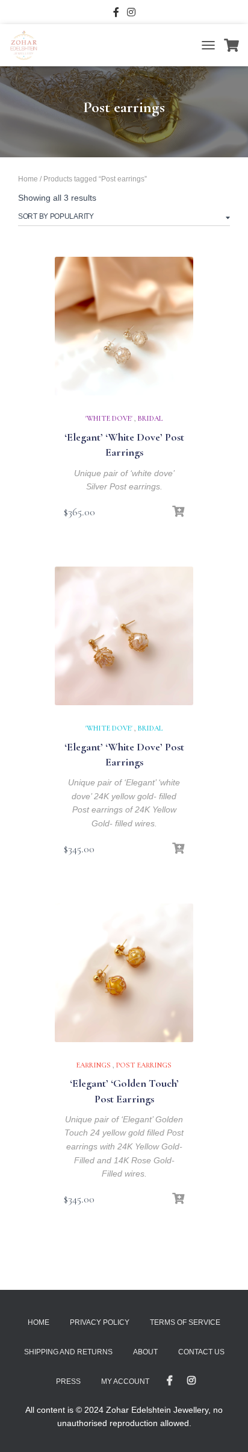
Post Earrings (144, 1065)
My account (125, 1381)
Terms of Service (185, 1322)
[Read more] (178, 849)
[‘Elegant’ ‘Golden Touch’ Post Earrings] (124, 973)
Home (28, 179)
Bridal (150, 418)
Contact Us (201, 1352)
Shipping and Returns (68, 1352)
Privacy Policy (99, 1322)
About (145, 1352)
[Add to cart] (178, 512)
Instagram (131, 14)
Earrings (93, 1065)
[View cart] (231, 45)
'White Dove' (108, 418)
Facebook (116, 14)
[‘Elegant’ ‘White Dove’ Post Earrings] (124, 326)
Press (68, 1381)
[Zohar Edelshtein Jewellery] (28, 45)
